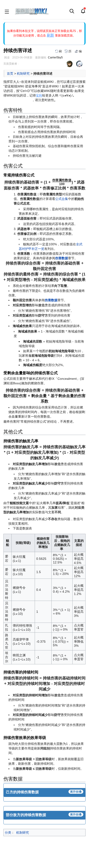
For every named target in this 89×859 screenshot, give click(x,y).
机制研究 (23, 73)
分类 (8, 832)
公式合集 (61, 199)
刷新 (50, 35)
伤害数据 (61, 258)
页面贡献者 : (10, 63)
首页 (10, 73)
